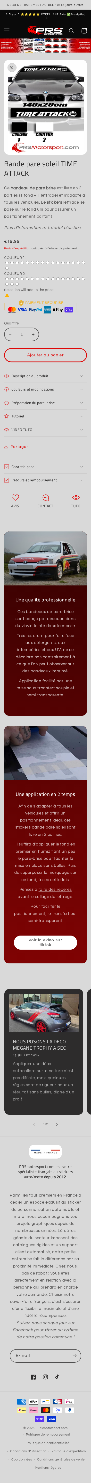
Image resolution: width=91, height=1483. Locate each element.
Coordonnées (21, 1459)
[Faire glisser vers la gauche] (34, 1124)
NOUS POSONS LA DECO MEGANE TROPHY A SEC (39, 1044)
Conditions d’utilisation (28, 1451)
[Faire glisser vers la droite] (57, 1124)
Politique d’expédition (68, 1451)
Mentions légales (48, 1467)
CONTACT (45, 506)
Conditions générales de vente (61, 1459)
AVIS (15, 506)
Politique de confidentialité (48, 1443)
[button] (7, 31)
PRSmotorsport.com (52, 1428)
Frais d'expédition (17, 248)
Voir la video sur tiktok (45, 942)
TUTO (75, 506)
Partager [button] (19, 447)
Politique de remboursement (48, 1434)
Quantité (11, 323)
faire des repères (55, 889)
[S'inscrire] (74, 1356)
